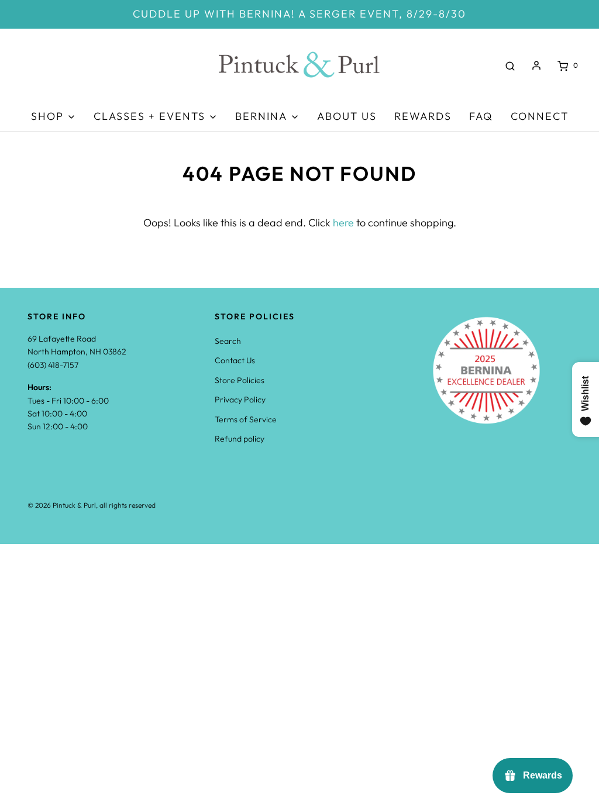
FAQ (481, 116)
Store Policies (239, 380)
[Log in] (536, 65)
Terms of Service (246, 419)
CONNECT (540, 116)
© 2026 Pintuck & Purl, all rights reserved (91, 505)
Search (228, 341)
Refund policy (239, 438)
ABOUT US (347, 116)
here (343, 222)
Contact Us (235, 360)
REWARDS (423, 116)
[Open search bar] (510, 65)
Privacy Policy (240, 399)
